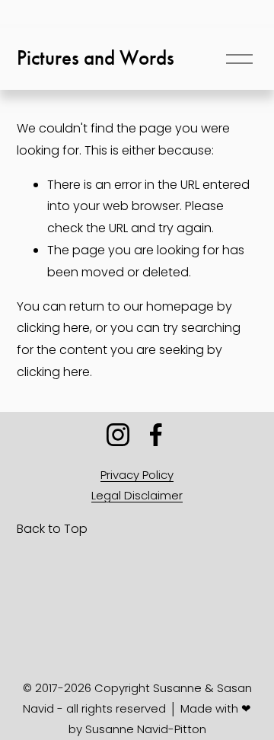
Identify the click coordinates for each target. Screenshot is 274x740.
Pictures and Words (95, 58)
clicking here (53, 328)
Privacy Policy (137, 475)
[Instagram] (118, 435)
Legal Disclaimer (137, 495)
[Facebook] (156, 435)
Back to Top (52, 528)
